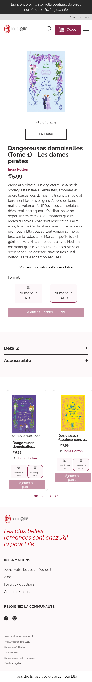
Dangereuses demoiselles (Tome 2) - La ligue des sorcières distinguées (23, 445)
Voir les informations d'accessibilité (46, 267)
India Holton (18, 169)
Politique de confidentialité (17, 641)
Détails (11, 348)
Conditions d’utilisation (15, 647)
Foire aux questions (19, 584)
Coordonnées (11, 652)
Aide (7, 577)
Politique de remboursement (18, 636)
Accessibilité (17, 360)
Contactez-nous (17, 592)
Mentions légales (12, 663)
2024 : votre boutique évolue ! (27, 570)
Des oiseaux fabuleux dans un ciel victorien (72, 437)
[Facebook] (6, 618)
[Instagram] (14, 618)
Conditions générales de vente (19, 658)
